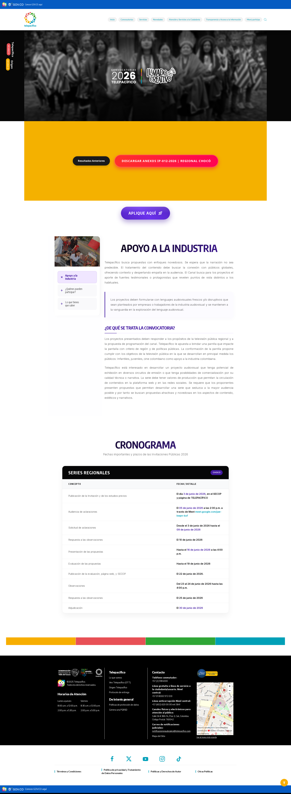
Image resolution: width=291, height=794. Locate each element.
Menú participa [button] (253, 19)
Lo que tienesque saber (72, 303)
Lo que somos (115, 677)
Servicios (143, 19)
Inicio (112, 19)
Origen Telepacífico (118, 687)
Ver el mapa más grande (207, 737)
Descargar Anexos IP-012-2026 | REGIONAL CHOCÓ (166, 161)
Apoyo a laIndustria (71, 277)
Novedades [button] (158, 19)
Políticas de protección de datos (124, 704)
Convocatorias (127, 19)
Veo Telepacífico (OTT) (120, 682)
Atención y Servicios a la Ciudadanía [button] (184, 19)
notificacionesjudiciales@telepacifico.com (171, 731)
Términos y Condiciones (69, 771)
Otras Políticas (205, 771)
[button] (265, 19)
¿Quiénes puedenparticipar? (73, 290)
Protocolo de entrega (119, 692)
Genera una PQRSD (118, 709)
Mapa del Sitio (158, 736)
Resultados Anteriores (91, 160)
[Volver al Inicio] (30, 19)
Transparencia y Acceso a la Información (223, 19)
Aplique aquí (145, 213)
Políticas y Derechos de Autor (166, 771)
